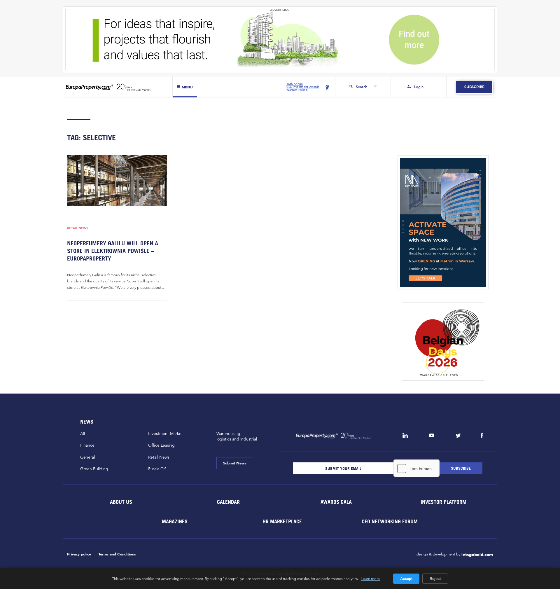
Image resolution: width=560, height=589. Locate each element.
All (82, 433)
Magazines (175, 521)
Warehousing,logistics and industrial (236, 436)
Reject (435, 578)
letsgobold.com (477, 554)
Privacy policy (79, 554)
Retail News (77, 228)
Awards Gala (335, 502)
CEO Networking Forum (390, 521)
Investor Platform (443, 502)
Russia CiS (157, 468)
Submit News (234, 463)
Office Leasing (161, 445)
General (87, 457)
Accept (406, 578)
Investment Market (165, 433)
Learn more (370, 578)
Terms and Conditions (117, 554)
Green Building (94, 468)
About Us (121, 502)
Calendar (228, 502)
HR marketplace (282, 521)
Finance (87, 445)
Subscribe (474, 86)
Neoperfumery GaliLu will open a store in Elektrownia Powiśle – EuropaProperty (112, 251)
